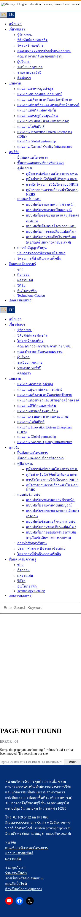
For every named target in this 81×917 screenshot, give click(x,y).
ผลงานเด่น (25, 280)
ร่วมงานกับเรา (16, 873)
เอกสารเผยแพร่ (20, 300)
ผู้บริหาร (23, 62)
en (3, 14)
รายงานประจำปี (29, 72)
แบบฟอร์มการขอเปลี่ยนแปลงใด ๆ (51, 231)
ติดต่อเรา (24, 78)
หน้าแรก (15, 24)
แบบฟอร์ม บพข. (29, 199)
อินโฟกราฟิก (27, 291)
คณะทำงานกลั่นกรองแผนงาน (39, 56)
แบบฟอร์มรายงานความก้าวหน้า (50, 204)
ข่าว (20, 269)
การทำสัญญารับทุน (32, 248)
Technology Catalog (31, 295)
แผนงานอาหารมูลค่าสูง (35, 89)
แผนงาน (15, 83)
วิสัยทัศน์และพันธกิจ (32, 40)
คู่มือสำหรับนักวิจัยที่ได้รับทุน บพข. (52, 179)
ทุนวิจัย (14, 152)
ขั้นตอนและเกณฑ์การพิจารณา (40, 163)
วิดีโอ (21, 285)
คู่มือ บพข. (25, 168)
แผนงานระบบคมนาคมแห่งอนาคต (43, 121)
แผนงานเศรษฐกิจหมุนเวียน (37, 116)
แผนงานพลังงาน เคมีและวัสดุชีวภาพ (44, 99)
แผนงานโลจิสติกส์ (30, 126)
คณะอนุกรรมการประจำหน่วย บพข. (44, 51)
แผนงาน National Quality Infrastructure (44, 146)
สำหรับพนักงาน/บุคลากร (23, 889)
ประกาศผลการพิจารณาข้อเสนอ (41, 253)
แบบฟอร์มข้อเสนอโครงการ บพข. (51, 226)
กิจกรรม (23, 275)
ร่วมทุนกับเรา (15, 867)
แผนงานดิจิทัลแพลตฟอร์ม (36, 110)
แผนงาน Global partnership (36, 141)
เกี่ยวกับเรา (17, 29)
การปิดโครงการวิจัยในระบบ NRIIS (52, 184)
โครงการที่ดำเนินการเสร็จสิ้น (39, 258)
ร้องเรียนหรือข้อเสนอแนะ (24, 878)
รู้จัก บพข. (24, 35)
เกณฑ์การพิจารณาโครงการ (26, 848)
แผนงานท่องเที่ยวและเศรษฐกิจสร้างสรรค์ (48, 105)
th (11, 14)
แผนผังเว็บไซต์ (16, 883)
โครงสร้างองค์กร (30, 45)
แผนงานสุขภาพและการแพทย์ (39, 94)
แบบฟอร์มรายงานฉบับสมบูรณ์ (49, 210)
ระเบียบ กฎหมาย (30, 67)
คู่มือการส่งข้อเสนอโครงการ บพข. (52, 173)
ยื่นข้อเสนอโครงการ (32, 157)
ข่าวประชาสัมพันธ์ (19, 853)
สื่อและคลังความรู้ (22, 264)
